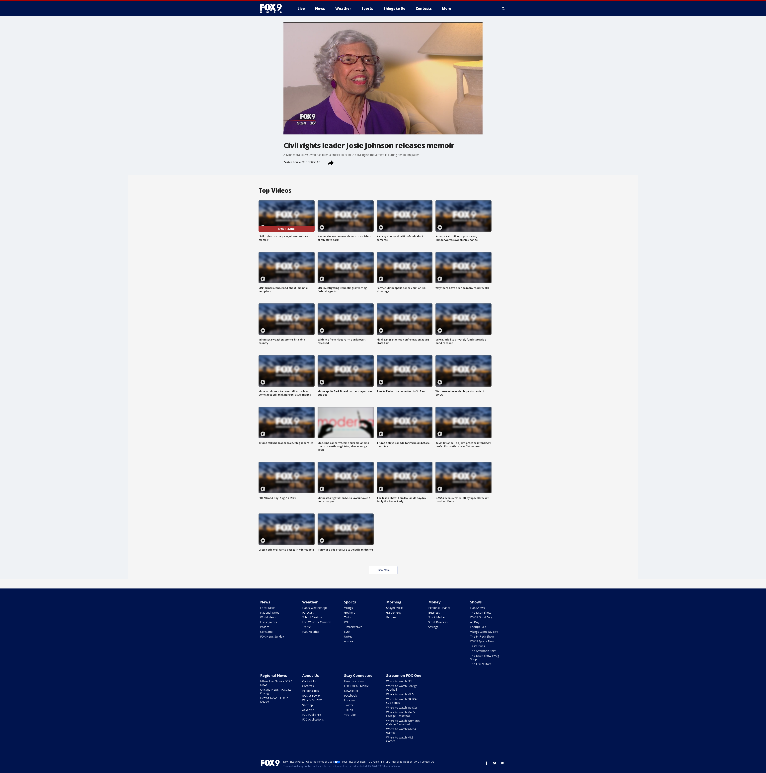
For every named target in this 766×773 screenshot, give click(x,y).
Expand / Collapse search (503, 9)
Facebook (350, 695)
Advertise (308, 710)
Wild (346, 622)
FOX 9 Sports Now (482, 641)
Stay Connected (358, 675)
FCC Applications (313, 719)
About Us (310, 675)
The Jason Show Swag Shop (484, 657)
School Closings (312, 617)
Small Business (438, 622)
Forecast (308, 612)
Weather (310, 602)
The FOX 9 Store (481, 664)
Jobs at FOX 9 (311, 695)
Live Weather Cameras (317, 622)
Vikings (348, 608)
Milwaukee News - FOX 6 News (276, 683)
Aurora (348, 641)
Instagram (350, 700)
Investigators (268, 622)
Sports (350, 602)
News (265, 602)
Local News (267, 608)
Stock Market (436, 617)
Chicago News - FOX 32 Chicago (275, 691)
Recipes (391, 617)
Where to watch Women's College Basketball (403, 722)
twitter (495, 763)
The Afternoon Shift (483, 651)
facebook (487, 763)
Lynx (347, 632)
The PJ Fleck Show (482, 636)
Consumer (266, 632)
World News (268, 617)
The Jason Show (480, 612)
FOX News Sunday (272, 636)
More (446, 8)
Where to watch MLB (400, 694)
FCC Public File (311, 715)
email (502, 763)
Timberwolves (353, 627)
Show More (383, 570)
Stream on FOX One (403, 675)
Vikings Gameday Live (484, 632)
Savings (433, 627)
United (348, 636)
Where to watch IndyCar (401, 707)
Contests (308, 686)
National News (269, 612)
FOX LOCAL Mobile (356, 686)
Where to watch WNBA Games (401, 730)
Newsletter (351, 691)
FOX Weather (310, 632)
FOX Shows (477, 608)
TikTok (348, 710)
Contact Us (309, 681)
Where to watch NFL (399, 681)
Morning (393, 602)
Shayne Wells (394, 608)
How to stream (354, 681)
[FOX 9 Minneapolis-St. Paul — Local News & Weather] (273, 8)
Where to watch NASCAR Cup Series (402, 701)
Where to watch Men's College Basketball (400, 714)
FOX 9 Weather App (315, 608)
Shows (476, 602)
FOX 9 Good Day (481, 617)
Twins (348, 617)
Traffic (306, 627)
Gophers (349, 612)
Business (434, 612)
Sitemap (307, 705)
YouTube (350, 715)
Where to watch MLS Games (399, 739)
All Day (474, 622)
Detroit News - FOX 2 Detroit (274, 699)
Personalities (310, 691)
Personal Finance (439, 608)
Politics (264, 627)
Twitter (348, 705)
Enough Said (478, 627)
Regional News (273, 675)
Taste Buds (477, 646)
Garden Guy (393, 612)
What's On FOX (312, 700)
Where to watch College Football (401, 687)
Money (434, 602)
